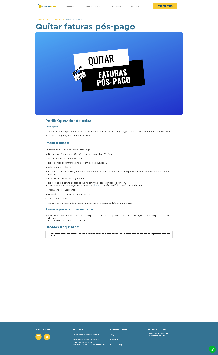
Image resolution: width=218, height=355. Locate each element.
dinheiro (98, 185)
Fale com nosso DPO (157, 335)
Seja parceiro (165, 6)
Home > (40, 19)
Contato (114, 339)
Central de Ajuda (117, 344)
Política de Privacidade (158, 333)
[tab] (109, 234)
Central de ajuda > (55, 19)
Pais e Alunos (116, 6)
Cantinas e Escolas (94, 6)
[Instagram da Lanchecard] (38, 337)
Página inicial (71, 6)
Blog (112, 334)
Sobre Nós (135, 6)
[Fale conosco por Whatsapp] (212, 350)
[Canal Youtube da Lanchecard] (47, 337)
